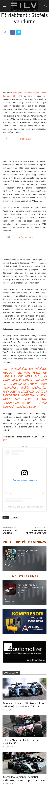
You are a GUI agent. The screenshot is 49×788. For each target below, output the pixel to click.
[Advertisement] (24, 63)
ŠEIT (5, 440)
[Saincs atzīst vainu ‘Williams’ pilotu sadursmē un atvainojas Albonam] (24, 689)
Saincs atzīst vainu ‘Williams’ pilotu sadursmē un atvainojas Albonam (23, 705)
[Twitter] (18, 32)
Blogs (10, 16)
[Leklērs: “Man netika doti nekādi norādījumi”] (24, 726)
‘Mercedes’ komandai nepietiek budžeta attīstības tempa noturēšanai (24, 778)
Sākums (4, 16)
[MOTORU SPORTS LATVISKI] (24, 6)
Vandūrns (14, 517)
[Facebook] (12, 32)
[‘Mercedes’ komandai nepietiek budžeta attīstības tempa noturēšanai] (24, 763)
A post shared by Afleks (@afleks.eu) (24, 507)
